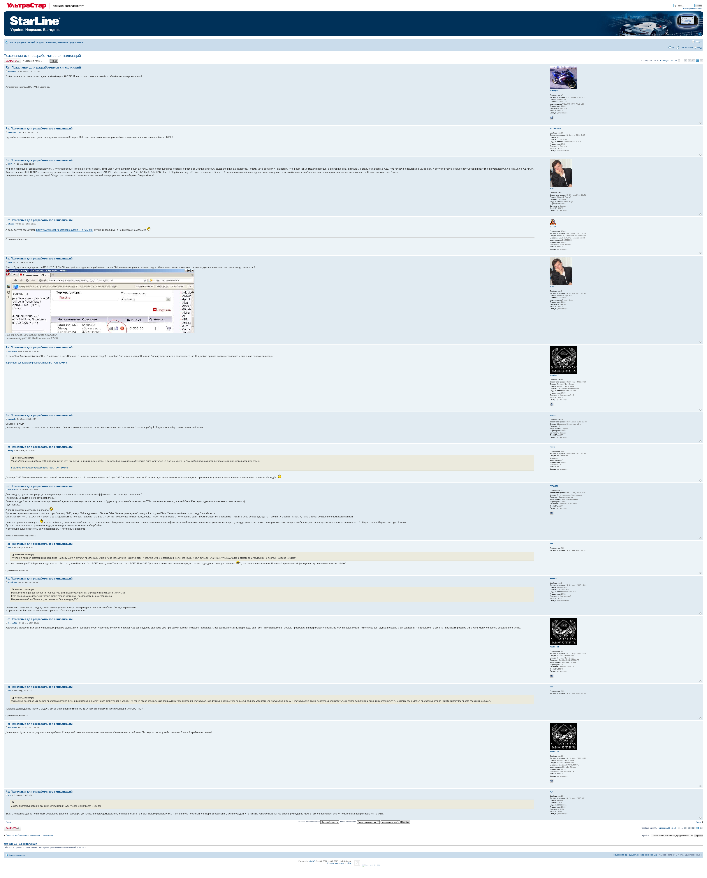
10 (685, 61)
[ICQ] (551, 404)
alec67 (11, 224)
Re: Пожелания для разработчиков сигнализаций (43, 67)
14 (701, 61)
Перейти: (645, 835)
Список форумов (17, 42)
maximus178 (14, 132)
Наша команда (620, 855)
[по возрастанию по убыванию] (395, 822)
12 (693, 61)
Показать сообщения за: (308, 822)
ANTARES (12, 490)
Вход (699, 47)
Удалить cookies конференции (643, 855)
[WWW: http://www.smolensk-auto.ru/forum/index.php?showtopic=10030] (551, 118)
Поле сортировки (348, 822)
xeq (9, 548)
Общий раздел (35, 42)
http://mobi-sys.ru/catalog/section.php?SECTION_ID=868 (36, 362)
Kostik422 (12, 351)
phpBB (312, 861)
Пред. (8, 822)
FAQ (673, 47)
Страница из (667, 60)
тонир (10, 451)
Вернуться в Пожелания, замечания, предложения (29, 835)
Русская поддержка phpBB (339, 863)
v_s (9, 795)
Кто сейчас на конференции (20, 844)
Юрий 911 (12, 582)
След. (698, 822)
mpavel (11, 419)
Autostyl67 (13, 72)
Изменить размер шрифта (698, 41)
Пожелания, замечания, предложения (64, 42)
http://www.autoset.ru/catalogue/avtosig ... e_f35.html (64, 230)
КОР (10, 164)
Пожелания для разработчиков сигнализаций (42, 56)
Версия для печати (693, 41)
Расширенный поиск (692, 8)
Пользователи (686, 47)
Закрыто (8, 60)
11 (689, 61)
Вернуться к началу (700, 123)
